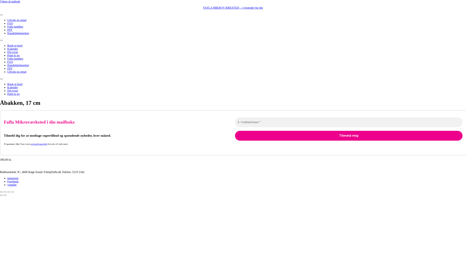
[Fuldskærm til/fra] (5, 191)
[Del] (8, 191)
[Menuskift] (1, 14)
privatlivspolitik (39, 144)
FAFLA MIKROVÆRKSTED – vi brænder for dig (233, 7)
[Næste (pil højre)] (5, 195)
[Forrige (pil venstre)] (1, 195)
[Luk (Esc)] (12, 191)
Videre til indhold (10, 1)
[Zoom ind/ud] (1, 191)
